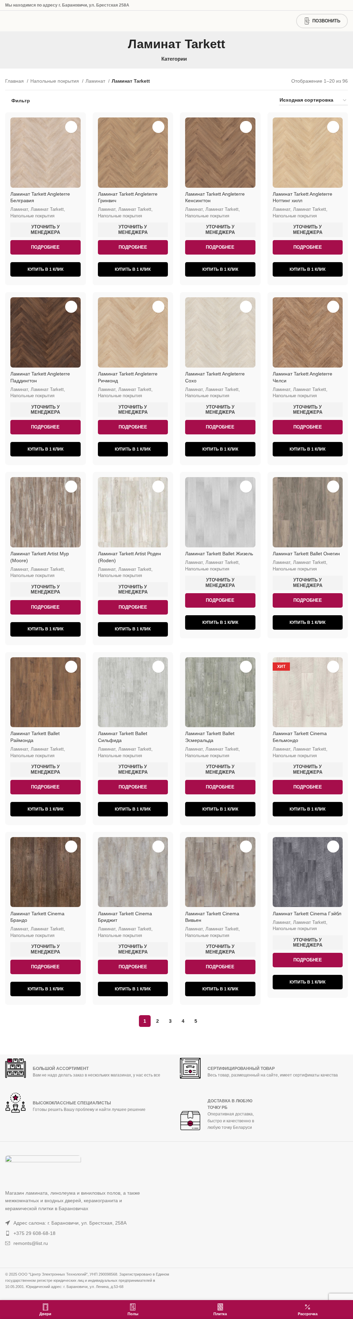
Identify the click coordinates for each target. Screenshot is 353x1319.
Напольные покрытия (55, 81)
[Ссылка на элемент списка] (76, 1223)
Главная (15, 81)
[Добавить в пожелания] (71, 127)
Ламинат (96, 81)
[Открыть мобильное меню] (12, 21)
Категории (174, 58)
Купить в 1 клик (45, 269)
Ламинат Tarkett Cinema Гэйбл (307, 913)
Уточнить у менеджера (45, 229)
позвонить (326, 20)
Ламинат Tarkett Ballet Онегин (306, 553)
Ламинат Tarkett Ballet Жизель (219, 553)
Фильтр (20, 100)
